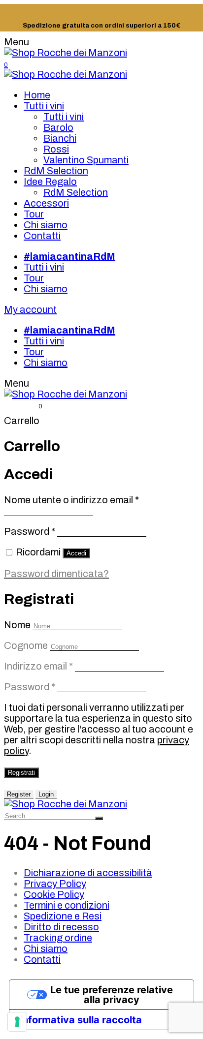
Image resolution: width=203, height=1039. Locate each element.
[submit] (99, 818)
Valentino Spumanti (86, 159)
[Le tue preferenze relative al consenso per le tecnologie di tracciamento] (17, 1021)
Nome (17, 624)
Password (29, 531)
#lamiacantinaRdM (69, 256)
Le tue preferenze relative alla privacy (111, 995)
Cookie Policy (54, 894)
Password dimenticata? (56, 573)
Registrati (21, 772)
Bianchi (59, 138)
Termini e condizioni (66, 905)
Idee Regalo (50, 181)
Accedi (76, 553)
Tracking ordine (58, 937)
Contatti (42, 235)
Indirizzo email (38, 666)
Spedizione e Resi (63, 916)
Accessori (46, 203)
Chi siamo (46, 224)
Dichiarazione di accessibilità (88, 872)
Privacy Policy (55, 883)
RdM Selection (56, 170)
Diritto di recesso (61, 926)
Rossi (56, 149)
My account (30, 309)
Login (46, 794)
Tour (34, 214)
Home (37, 95)
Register (19, 794)
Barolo (58, 127)
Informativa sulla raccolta (80, 1020)
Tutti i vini (44, 105)
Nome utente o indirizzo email (71, 499)
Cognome (26, 645)
